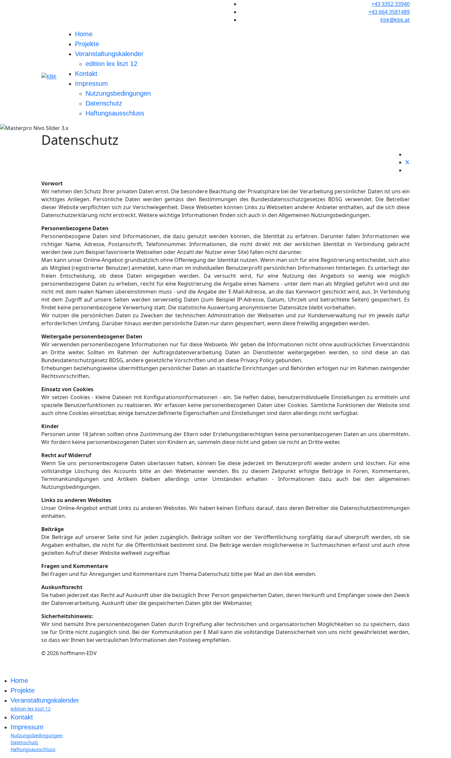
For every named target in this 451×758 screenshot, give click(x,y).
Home (83, 34)
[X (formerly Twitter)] (407, 162)
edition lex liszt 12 (111, 63)
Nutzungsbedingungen (118, 93)
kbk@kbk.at (395, 19)
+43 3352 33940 (390, 4)
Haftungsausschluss (115, 113)
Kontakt (86, 73)
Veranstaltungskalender (109, 53)
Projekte (87, 43)
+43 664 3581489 (389, 12)
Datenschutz (104, 103)
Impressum (91, 83)
